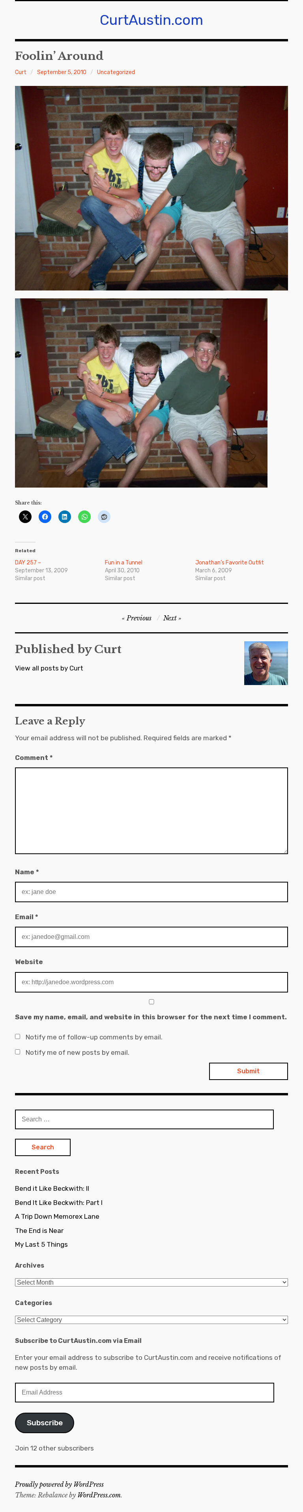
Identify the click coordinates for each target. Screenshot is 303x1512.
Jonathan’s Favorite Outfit (229, 562)
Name (27, 872)
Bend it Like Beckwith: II (52, 1188)
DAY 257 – (28, 562)
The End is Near (39, 1231)
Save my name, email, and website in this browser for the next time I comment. (151, 1017)
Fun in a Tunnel (123, 562)
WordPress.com (99, 1495)
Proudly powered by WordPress (59, 1484)
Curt (20, 72)
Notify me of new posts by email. (77, 1052)
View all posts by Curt (49, 668)
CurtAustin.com (151, 19)
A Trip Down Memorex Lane (57, 1216)
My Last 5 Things (41, 1244)
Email (26, 917)
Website (29, 962)
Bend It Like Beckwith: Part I (59, 1203)
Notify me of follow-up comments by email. (94, 1037)
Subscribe (45, 1422)
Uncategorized (116, 72)
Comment (34, 758)
